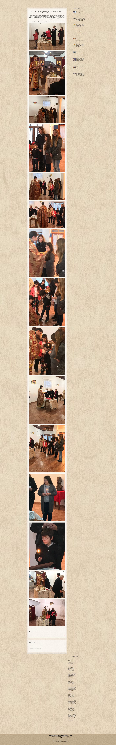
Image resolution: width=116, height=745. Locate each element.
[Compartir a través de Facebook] (29, 631)
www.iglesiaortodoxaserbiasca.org (60, 741)
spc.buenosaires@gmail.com (62, 740)
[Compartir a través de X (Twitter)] (32, 631)
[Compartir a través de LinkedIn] (35, 631)
